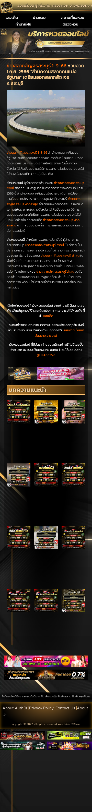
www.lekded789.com (69, 724)
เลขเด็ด (12, 17)
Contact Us (65, 708)
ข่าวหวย (39, 17)
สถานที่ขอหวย (72, 17)
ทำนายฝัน (23, 24)
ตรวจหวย (70, 24)
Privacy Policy (41, 708)
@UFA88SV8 (46, 355)
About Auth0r (15, 708)
